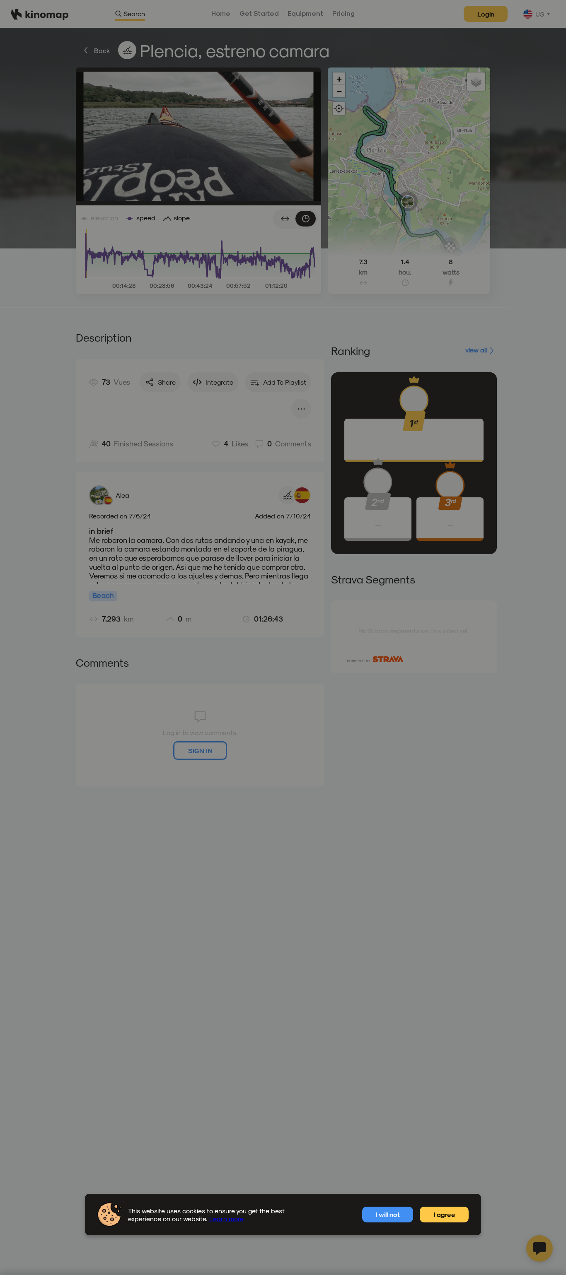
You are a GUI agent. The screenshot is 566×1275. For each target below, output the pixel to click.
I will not (387, 1214)
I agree (444, 1214)
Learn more (226, 1218)
